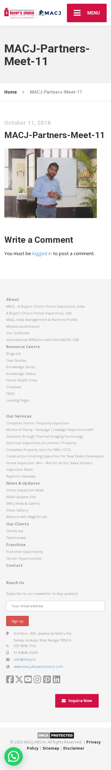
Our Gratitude (17, 332)
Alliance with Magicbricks (26, 516)
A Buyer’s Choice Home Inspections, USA (39, 313)
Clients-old (14, 530)
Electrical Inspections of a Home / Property (41, 442)
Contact (14, 565)
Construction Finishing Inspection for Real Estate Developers (55, 456)
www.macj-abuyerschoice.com (38, 666)
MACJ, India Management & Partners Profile (41, 319)
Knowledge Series (20, 366)
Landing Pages (17, 400)
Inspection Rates (19, 469)
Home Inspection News (24, 490)
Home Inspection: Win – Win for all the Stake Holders (49, 463)
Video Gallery (17, 510)
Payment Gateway (20, 476)
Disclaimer (73, 748)
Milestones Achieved (22, 326)
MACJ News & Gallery (23, 503)
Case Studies (16, 360)
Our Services (18, 416)
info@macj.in (25, 659)
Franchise (16, 544)
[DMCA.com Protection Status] (55, 735)
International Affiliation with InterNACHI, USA (42, 339)
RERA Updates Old (20, 496)
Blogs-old (13, 353)
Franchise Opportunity (24, 551)
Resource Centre (23, 346)
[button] (13, 756)
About (12, 299)
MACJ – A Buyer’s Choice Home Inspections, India (45, 306)
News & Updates (23, 483)
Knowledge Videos (21, 373)
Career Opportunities (23, 558)
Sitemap (51, 748)
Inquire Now (80, 700)
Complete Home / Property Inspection (37, 423)
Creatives (13, 387)
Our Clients (17, 524)
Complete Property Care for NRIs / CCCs (38, 449)
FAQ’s (10, 393)
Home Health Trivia (21, 380)
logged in (42, 253)
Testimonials (16, 537)
